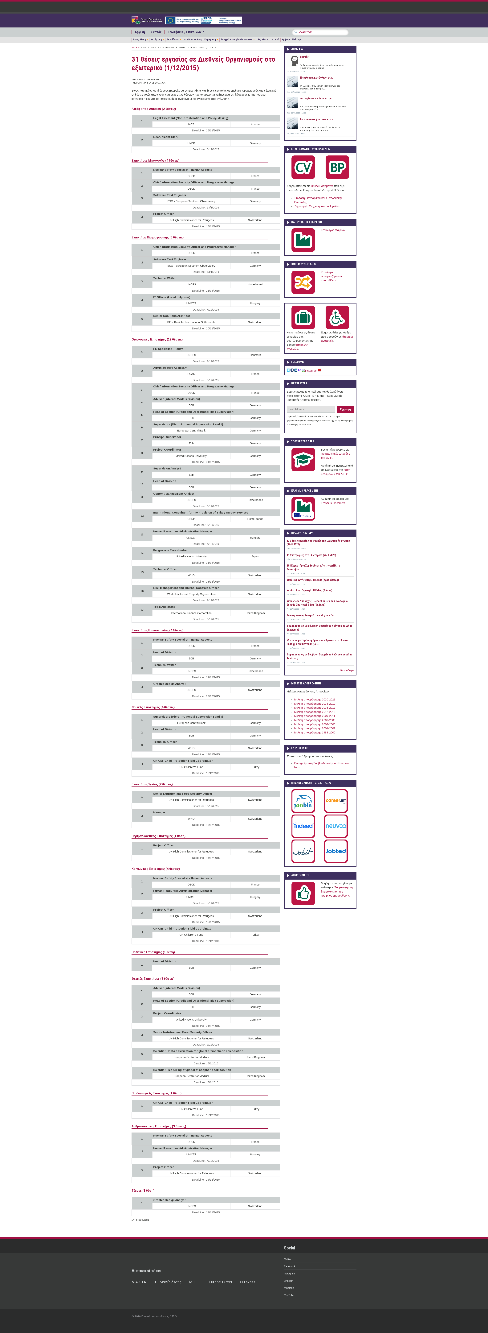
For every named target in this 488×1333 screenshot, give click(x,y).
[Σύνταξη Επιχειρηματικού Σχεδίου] (337, 178)
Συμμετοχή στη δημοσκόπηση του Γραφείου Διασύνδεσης (337, 891)
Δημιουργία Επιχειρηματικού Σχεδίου (317, 206)
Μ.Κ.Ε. (195, 1282)
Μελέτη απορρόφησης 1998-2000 (314, 732)
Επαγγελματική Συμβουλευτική (236, 39)
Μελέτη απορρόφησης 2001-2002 (314, 728)
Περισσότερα (347, 670)
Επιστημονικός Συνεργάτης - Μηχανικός (310, 615)
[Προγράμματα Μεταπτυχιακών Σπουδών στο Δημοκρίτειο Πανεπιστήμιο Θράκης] (303, 470)
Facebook (289, 1266)
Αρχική (140, 32)
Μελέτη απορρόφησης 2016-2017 (314, 707)
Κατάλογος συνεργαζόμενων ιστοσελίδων (332, 276)
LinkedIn (288, 1280)
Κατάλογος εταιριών (333, 230)
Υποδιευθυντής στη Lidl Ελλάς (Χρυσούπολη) (313, 579)
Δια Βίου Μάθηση (192, 39)
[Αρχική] (187, 23)
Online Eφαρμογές (322, 186)
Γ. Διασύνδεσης (168, 1282)
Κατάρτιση (156, 39)
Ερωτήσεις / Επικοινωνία (186, 32)
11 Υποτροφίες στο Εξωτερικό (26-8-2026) (311, 555)
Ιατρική (275, 39)
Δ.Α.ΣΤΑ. (139, 1282)
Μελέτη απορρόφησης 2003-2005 (314, 724)
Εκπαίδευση (173, 39)
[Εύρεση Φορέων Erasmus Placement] (303, 519)
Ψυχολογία (263, 39)
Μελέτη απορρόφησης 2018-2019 (314, 703)
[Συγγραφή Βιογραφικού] (303, 178)
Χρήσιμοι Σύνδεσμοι (292, 39)
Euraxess (247, 1282)
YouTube (289, 1295)
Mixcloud (289, 1287)
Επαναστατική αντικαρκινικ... (317, 119)
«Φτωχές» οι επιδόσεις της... (317, 98)
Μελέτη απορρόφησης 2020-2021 (314, 699)
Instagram (289, 1273)
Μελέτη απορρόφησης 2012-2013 (314, 711)
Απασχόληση (139, 39)
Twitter (287, 1259)
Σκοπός (156, 32)
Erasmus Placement (333, 503)
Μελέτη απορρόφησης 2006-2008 (314, 720)
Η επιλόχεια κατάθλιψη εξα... (317, 77)
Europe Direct (220, 1282)
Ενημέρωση (210, 39)
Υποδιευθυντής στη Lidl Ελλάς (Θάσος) (309, 590)
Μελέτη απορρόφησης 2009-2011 (314, 715)
